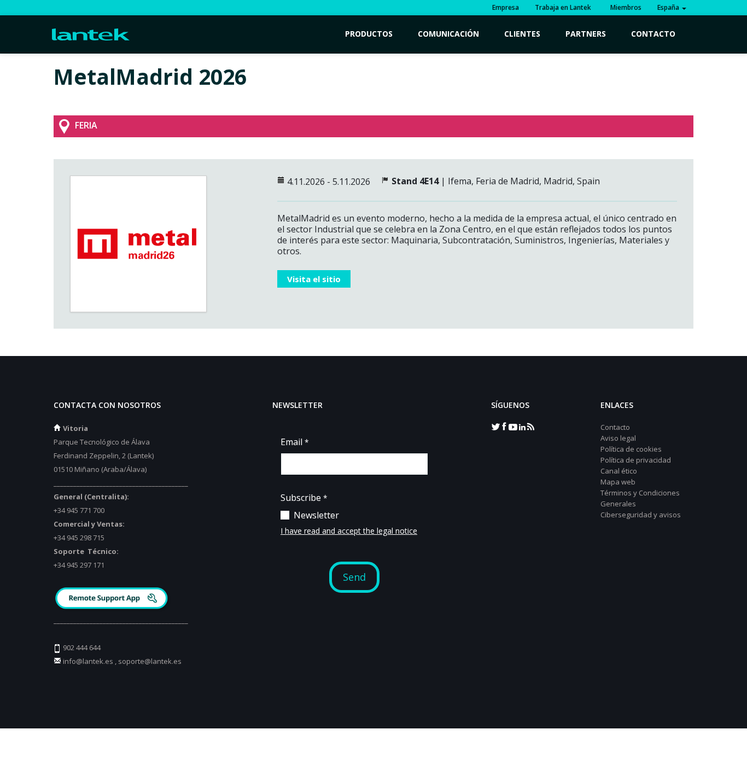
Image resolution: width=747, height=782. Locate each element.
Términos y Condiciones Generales (640, 498)
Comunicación (448, 33)
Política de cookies (631, 449)
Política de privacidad (635, 460)
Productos (369, 33)
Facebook (504, 426)
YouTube (513, 426)
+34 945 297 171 (79, 565)
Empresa (505, 7)
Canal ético (618, 471)
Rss (530, 426)
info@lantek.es (88, 661)
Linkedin (521, 426)
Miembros (624, 7)
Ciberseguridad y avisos (640, 515)
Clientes (522, 33)
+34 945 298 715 (79, 537)
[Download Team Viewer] (113, 600)
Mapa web (617, 482)
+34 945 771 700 (79, 510)
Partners (585, 33)
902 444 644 (82, 647)
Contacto (653, 33)
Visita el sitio (314, 278)
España (669, 7)
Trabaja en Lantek (563, 7)
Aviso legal (618, 438)
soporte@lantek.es (150, 661)
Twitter (495, 426)
